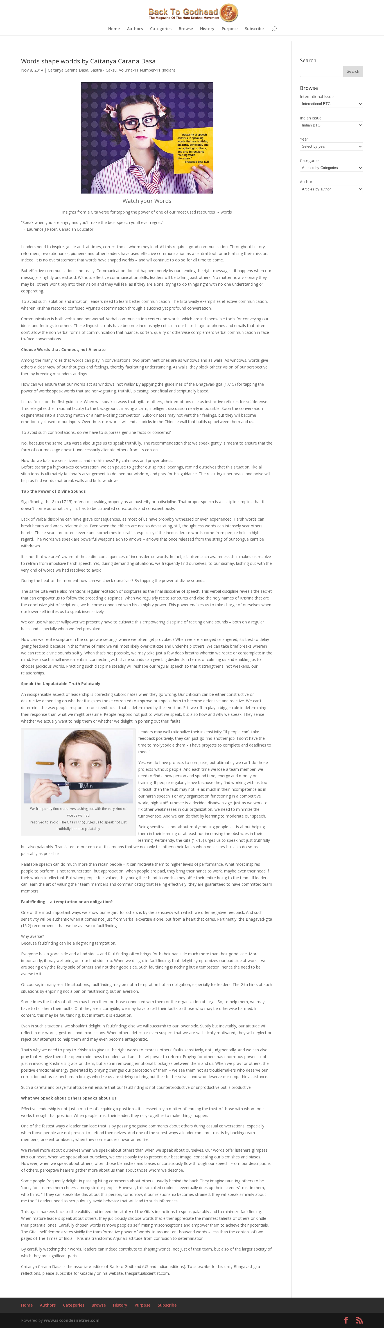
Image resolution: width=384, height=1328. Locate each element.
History (207, 29)
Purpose (230, 29)
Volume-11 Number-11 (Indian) (147, 70)
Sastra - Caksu (104, 70)
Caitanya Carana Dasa (68, 70)
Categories (160, 29)
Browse (186, 29)
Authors (135, 29)
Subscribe (254, 29)
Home (114, 29)
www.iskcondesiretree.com (72, 1320)
